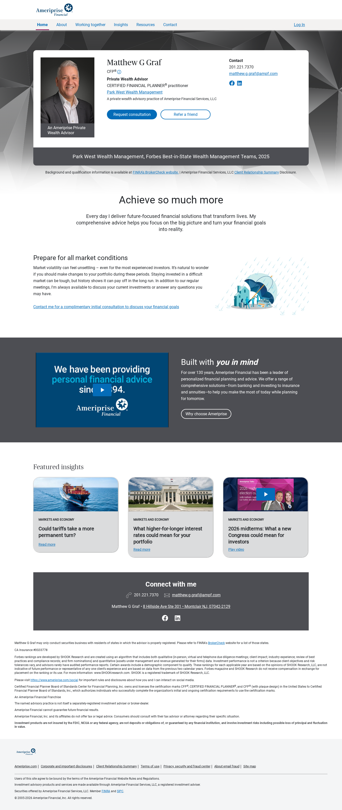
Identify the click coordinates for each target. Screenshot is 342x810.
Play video (236, 549)
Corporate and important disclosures (66, 766)
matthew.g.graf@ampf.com (253, 73)
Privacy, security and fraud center (186, 766)
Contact (170, 24)
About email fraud (226, 766)
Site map (249, 766)
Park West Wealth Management (134, 92)
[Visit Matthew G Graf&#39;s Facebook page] (166, 618)
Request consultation (132, 114)
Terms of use (150, 766)
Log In (299, 24)
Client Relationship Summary (256, 172)
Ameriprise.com (26, 766)
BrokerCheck (216, 643)
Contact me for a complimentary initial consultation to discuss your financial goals (106, 306)
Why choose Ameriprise (206, 414)
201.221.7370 (241, 67)
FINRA (106, 791)
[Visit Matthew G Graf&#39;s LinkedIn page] (177, 618)
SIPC (120, 791)
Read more (47, 544)
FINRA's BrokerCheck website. (156, 172)
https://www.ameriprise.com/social (54, 680)
